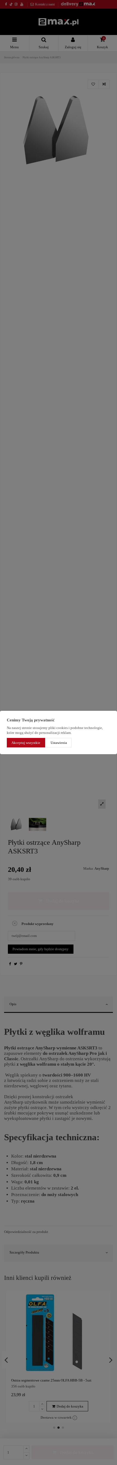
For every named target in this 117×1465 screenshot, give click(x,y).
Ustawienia (59, 743)
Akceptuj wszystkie (25, 743)
